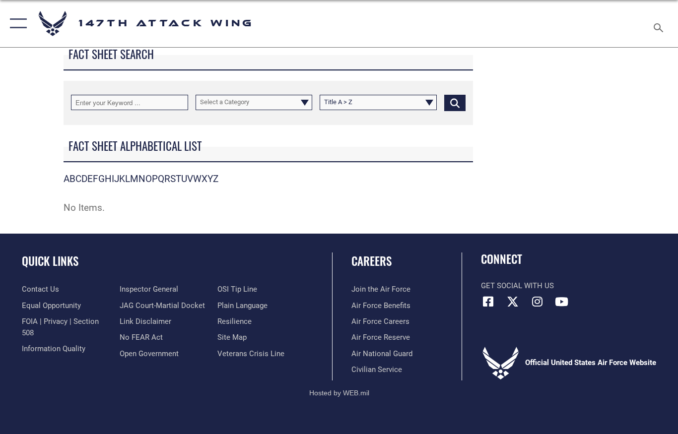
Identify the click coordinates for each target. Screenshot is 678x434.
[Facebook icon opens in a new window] (488, 301)
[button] (16, 23)
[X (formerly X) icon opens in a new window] (512, 301)
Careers (371, 260)
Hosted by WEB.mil (339, 393)
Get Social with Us (517, 285)
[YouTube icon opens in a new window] (561, 301)
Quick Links (50, 260)
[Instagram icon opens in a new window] (537, 301)
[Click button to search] (455, 102)
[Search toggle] (660, 23)
